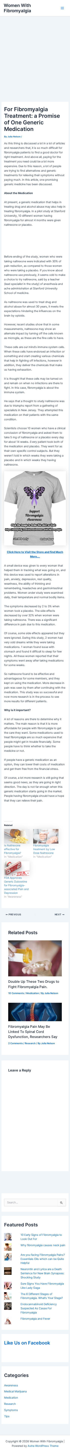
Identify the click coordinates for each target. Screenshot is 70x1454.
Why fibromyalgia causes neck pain (43, 1245)
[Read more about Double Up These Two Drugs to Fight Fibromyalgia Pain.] (35, 958)
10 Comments (16, 993)
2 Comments (15, 1043)
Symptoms (11, 1410)
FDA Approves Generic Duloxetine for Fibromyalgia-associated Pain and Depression (16, 885)
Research (10, 1404)
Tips (7, 1416)
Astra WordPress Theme (43, 1446)
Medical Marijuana (15, 1391)
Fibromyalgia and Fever (35, 1318)
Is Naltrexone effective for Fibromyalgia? (12, 849)
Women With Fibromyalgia (17, 8)
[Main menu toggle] (62, 8)
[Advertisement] (35, 53)
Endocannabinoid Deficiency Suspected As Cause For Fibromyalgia (39, 1308)
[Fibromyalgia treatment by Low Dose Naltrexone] (45, 836)
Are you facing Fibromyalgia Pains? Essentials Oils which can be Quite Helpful (43, 1259)
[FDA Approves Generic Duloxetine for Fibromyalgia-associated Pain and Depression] (16, 868)
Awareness (11, 1385)
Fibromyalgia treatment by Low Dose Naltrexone (44, 849)
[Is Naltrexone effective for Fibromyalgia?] (16, 836)
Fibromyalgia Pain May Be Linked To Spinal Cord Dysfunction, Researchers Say (32, 1031)
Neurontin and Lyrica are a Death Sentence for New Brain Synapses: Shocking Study (42, 1273)
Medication (11, 1397)
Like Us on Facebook (27, 1343)
